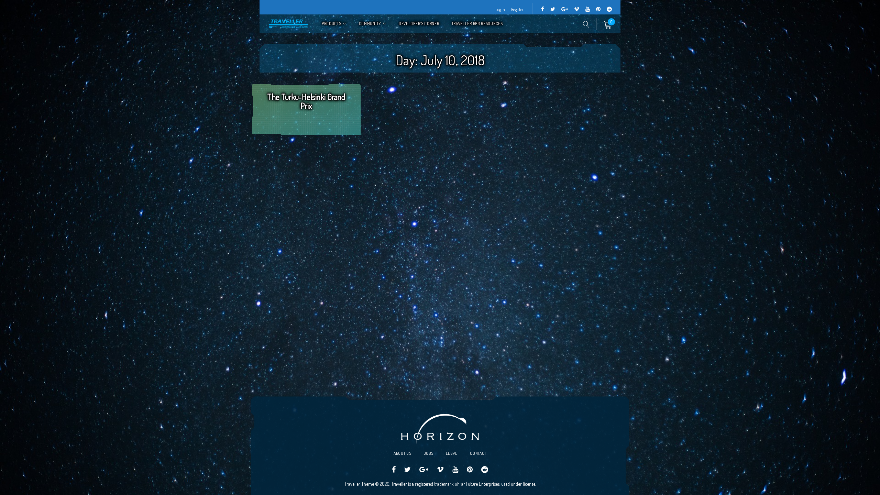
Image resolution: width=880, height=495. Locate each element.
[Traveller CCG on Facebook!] (542, 9)
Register (517, 9)
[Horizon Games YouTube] (587, 9)
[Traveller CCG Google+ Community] (564, 9)
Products (331, 23)
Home (288, 24)
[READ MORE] (306, 118)
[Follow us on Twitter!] (552, 9)
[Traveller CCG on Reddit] (609, 9)
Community (370, 23)
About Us (402, 453)
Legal (452, 453)
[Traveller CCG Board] (598, 9)
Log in (500, 9)
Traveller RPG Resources (477, 23)
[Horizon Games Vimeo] (576, 9)
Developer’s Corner (419, 23)
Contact (478, 453)
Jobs (428, 453)
